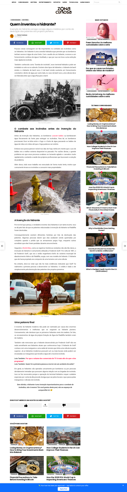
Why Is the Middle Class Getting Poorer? (102, 229)
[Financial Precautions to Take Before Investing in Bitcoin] (27, 465)
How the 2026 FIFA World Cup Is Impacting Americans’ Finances (61, 478)
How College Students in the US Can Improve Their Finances (63, 448)
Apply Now (63, 489)
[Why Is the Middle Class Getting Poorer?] (101, 219)
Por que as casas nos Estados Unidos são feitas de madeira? (100, 69)
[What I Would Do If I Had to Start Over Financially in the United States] (101, 199)
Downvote (64, 405)
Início (14, 2)
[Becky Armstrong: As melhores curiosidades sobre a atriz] (101, 83)
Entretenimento (45, 2)
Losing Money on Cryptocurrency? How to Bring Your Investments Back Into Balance (26, 449)
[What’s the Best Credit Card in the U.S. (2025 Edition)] (101, 260)
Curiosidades (23, 2)
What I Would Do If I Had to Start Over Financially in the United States (101, 209)
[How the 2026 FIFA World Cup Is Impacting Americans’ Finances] (63, 465)
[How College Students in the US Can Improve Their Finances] (63, 436)
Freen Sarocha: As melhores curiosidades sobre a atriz (99, 43)
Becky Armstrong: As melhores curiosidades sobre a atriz (100, 95)
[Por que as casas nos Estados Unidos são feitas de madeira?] (101, 57)
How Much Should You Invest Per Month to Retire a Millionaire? (101, 250)
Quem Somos (85, 2)
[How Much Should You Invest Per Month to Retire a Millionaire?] (101, 239)
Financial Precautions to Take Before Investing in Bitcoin (23, 478)
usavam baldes (58, 136)
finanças (14, 444)
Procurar (119, 3)
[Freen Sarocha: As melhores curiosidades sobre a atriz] (101, 31)
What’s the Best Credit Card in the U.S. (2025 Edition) (101, 270)
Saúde (64, 2)
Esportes (56, 2)
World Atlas (27, 248)
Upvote (26, 405)
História (33, 2)
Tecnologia (73, 2)
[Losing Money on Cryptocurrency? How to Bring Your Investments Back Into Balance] (27, 436)
